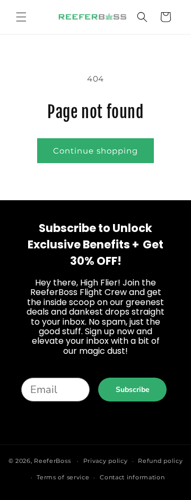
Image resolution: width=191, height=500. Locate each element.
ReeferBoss (52, 461)
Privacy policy (105, 461)
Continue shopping (95, 151)
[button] (21, 17)
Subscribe (133, 390)
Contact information (132, 477)
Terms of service (63, 477)
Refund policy (160, 461)
